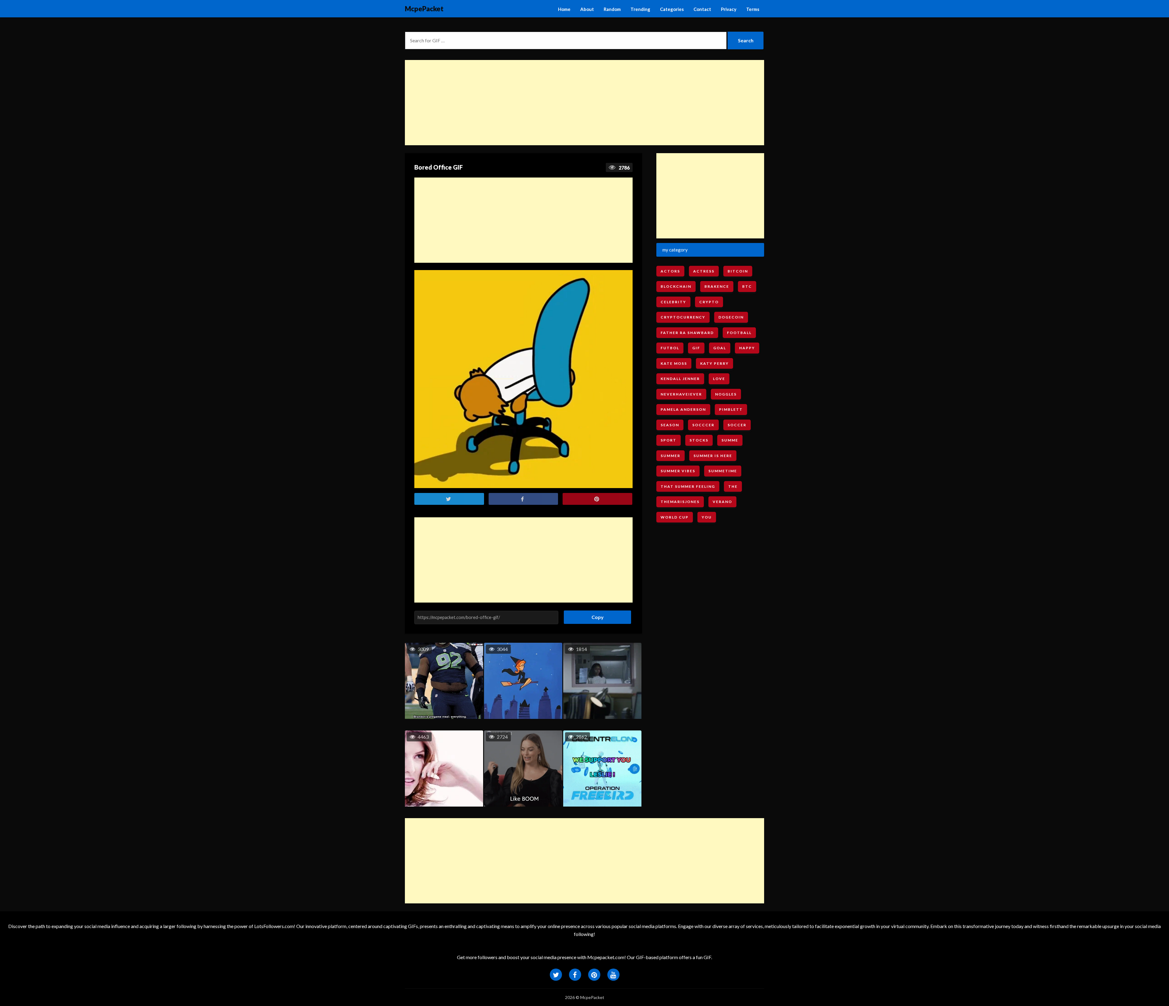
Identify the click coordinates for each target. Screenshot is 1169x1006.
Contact (702, 9)
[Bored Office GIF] (523, 379)
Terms (752, 9)
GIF (696, 348)
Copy (595, 615)
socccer (703, 425)
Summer (670, 455)
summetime (722, 471)
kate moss (674, 363)
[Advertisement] (584, 102)
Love (719, 378)
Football (739, 332)
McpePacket (424, 9)
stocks (699, 440)
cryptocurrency (683, 317)
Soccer (737, 425)
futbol (670, 348)
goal (719, 348)
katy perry (714, 363)
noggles (726, 394)
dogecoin (731, 317)
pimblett (731, 409)
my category (675, 249)
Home (564, 9)
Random (612, 9)
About (587, 9)
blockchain (676, 286)
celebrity (673, 302)
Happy (747, 348)
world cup (675, 517)
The (733, 486)
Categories (672, 9)
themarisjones (680, 501)
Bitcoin (738, 271)
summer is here (712, 455)
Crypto (709, 302)
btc (747, 286)
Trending (640, 9)
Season (670, 425)
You (707, 517)
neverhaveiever (681, 394)
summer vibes (678, 471)
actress (703, 271)
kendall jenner (680, 378)
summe (729, 440)
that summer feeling (688, 486)
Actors (670, 271)
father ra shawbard (687, 332)
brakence (716, 286)
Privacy (728, 9)
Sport (668, 440)
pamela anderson (683, 409)
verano (722, 501)
